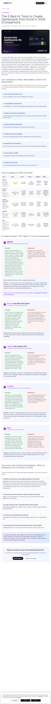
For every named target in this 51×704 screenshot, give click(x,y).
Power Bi (10, 303)
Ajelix (9, 428)
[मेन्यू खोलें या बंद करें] (46, 3)
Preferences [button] (19, 697)
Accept (36, 700)
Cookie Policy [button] (40, 696)
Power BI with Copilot (9, 507)
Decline (25, 700)
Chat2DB (10, 386)
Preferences (15, 700)
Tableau (10, 346)
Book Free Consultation (31, 558)
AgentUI (5, 481)
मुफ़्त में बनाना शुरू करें (40, 3)
